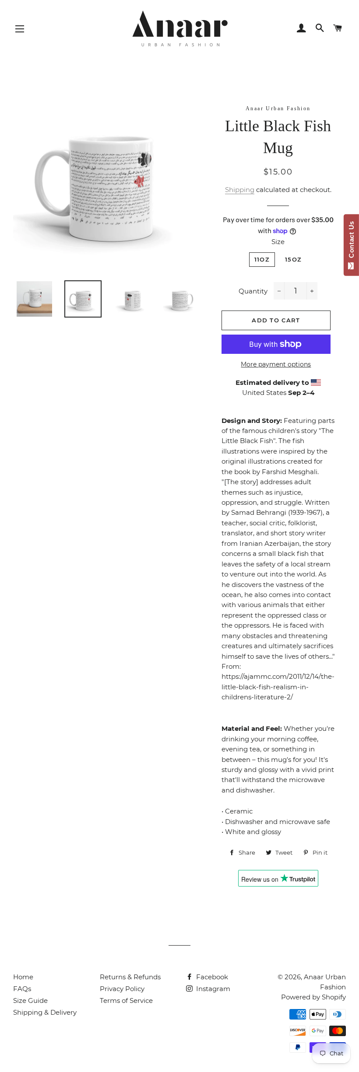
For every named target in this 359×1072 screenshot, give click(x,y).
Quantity (253, 291)
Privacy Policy (122, 989)
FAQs (22, 989)
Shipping (239, 189)
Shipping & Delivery (45, 1012)
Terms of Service (126, 1000)
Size (278, 241)
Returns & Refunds (130, 977)
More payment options (276, 364)
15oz (293, 259)
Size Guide (30, 1000)
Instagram (212, 989)
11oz (262, 259)
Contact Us (351, 241)
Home (23, 977)
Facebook (211, 977)
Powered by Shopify (313, 997)
